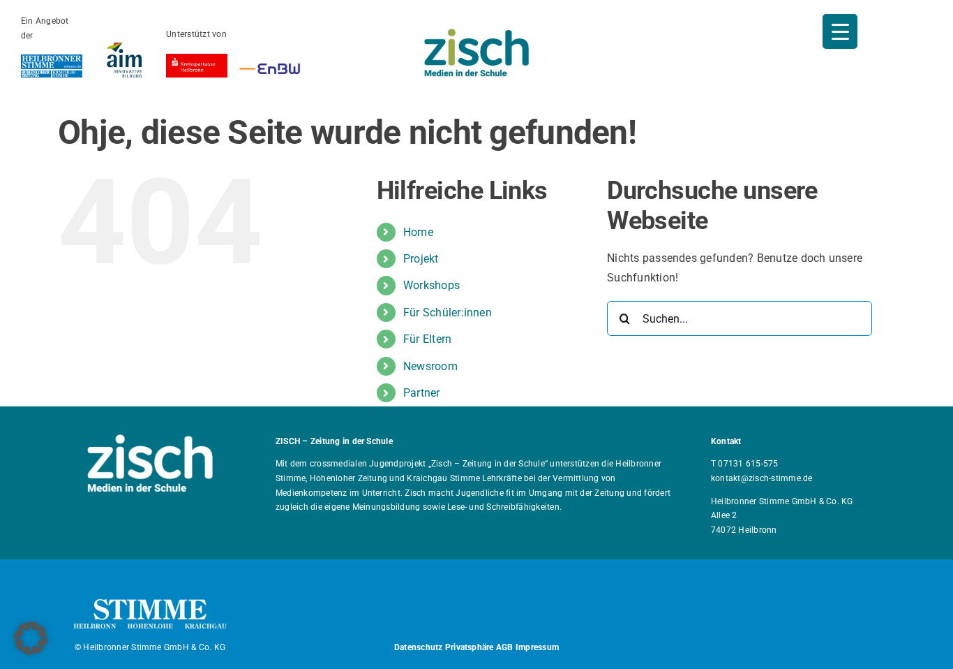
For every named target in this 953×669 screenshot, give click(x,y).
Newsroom (430, 366)
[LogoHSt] (51, 59)
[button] (30, 638)
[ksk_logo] (196, 59)
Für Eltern (427, 339)
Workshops (431, 285)
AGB (504, 647)
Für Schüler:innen (447, 312)
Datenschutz (418, 647)
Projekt (421, 258)
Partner (421, 392)
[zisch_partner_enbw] (269, 65)
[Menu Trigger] (840, 31)
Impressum (537, 647)
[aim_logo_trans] (124, 47)
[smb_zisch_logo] (476, 34)
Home (418, 232)
